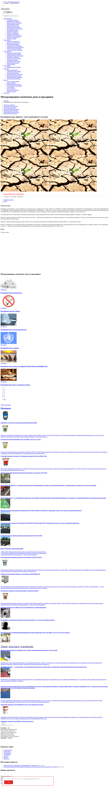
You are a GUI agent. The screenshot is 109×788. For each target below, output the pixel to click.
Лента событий (11, 83)
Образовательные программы (15, 55)
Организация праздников (14, 54)
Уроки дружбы (11, 64)
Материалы (6, 408)
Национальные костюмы (14, 67)
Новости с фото (11, 91)
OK (8, 782)
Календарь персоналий (13, 41)
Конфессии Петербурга (13, 21)
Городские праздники (13, 73)
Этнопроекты (7, 51)
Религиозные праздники (13, 78)
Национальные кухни (13, 25)
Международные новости (14, 84)
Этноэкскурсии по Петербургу (15, 47)
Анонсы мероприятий (13, 81)
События (6, 68)
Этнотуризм (7, 40)
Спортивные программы (14, 61)
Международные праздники (14, 77)
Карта (5, 201)
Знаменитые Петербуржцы (14, 35)
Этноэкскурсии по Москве (14, 48)
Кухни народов (11, 88)
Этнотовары (7, 65)
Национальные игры (12, 30)
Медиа (5, 80)
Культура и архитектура (13, 37)
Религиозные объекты (13, 44)
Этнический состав (12, 20)
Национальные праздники (14, 23)
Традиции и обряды (12, 60)
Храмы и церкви (11, 38)
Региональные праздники (14, 75)
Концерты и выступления (14, 53)
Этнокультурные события (14, 71)
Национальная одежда (13, 24)
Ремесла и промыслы (13, 33)
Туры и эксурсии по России (14, 50)
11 (4, 396)
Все (5, 399)
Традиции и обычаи (12, 31)
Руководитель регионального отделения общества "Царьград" (21, 765)
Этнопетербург (8, 18)
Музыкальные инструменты (14, 28)
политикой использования (29, 778)
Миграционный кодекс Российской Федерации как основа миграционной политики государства (30, 766)
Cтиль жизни (10, 87)
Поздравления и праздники (14, 86)
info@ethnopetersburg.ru (13, 2)
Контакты (6, 93)
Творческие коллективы (13, 27)
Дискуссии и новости (13, 90)
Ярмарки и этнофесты (13, 34)
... (4, 395)
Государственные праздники (15, 74)
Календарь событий (12, 70)
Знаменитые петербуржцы (14, 45)
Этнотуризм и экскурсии (14, 58)
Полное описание (8, 199)
